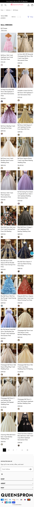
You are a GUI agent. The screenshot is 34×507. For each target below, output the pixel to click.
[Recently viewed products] (32, 253)
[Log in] (28, 5)
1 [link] (4, 450)
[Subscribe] (30, 469)
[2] (20, 17)
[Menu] (2, 5)
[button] (32, 5)
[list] (18, 17)
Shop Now (25, 1)
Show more (4, 30)
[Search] (5, 5)
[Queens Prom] (17, 5)
